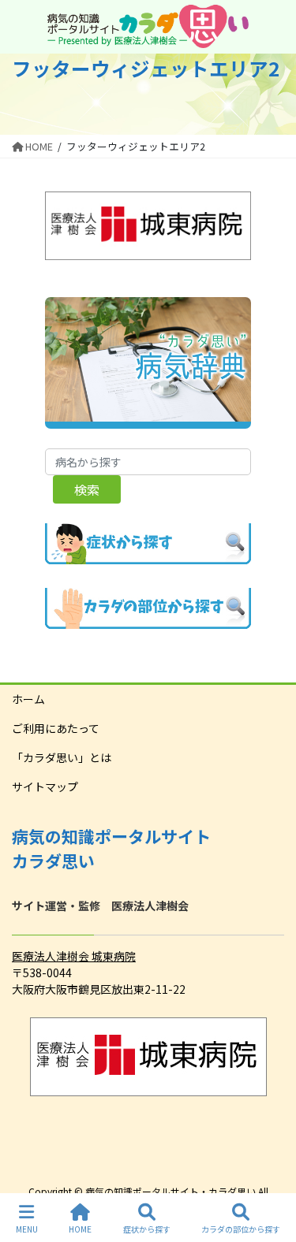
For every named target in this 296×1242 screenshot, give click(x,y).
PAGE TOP (271, 1170)
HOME (80, 1228)
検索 (86, 489)
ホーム (28, 699)
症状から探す (146, 1228)
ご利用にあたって (55, 728)
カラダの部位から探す (240, 1228)
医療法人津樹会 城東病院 (74, 956)
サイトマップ (45, 786)
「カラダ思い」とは (61, 757)
